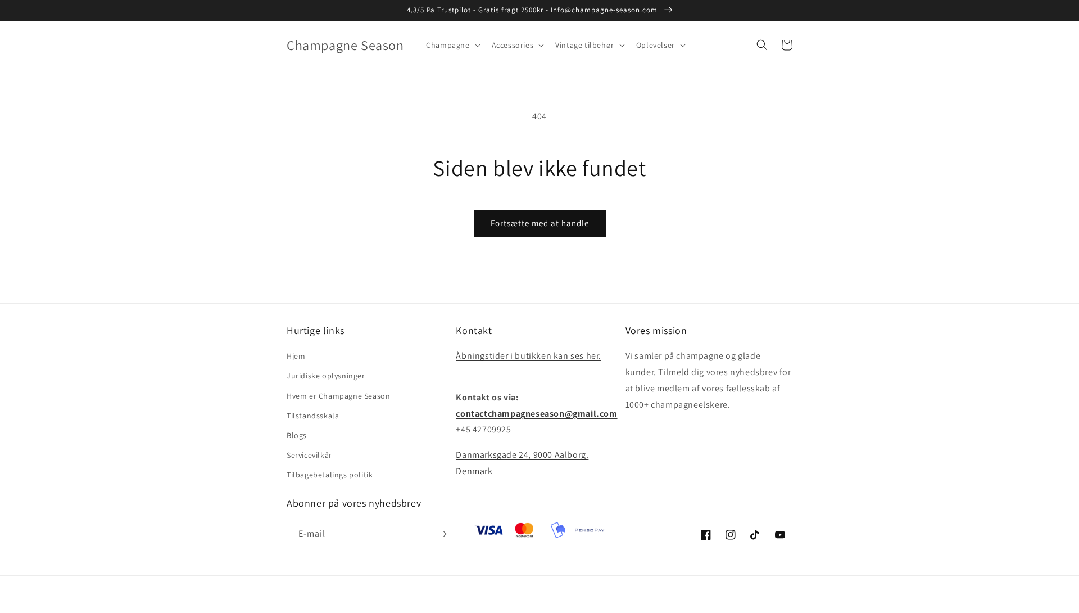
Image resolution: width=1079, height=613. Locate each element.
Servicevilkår (309, 455)
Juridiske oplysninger (326, 376)
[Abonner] (442, 534)
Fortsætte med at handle (540, 223)
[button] (451, 45)
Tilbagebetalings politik (330, 475)
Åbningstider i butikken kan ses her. (528, 356)
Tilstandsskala (313, 416)
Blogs (297, 435)
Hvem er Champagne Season (338, 396)
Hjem (296, 356)
